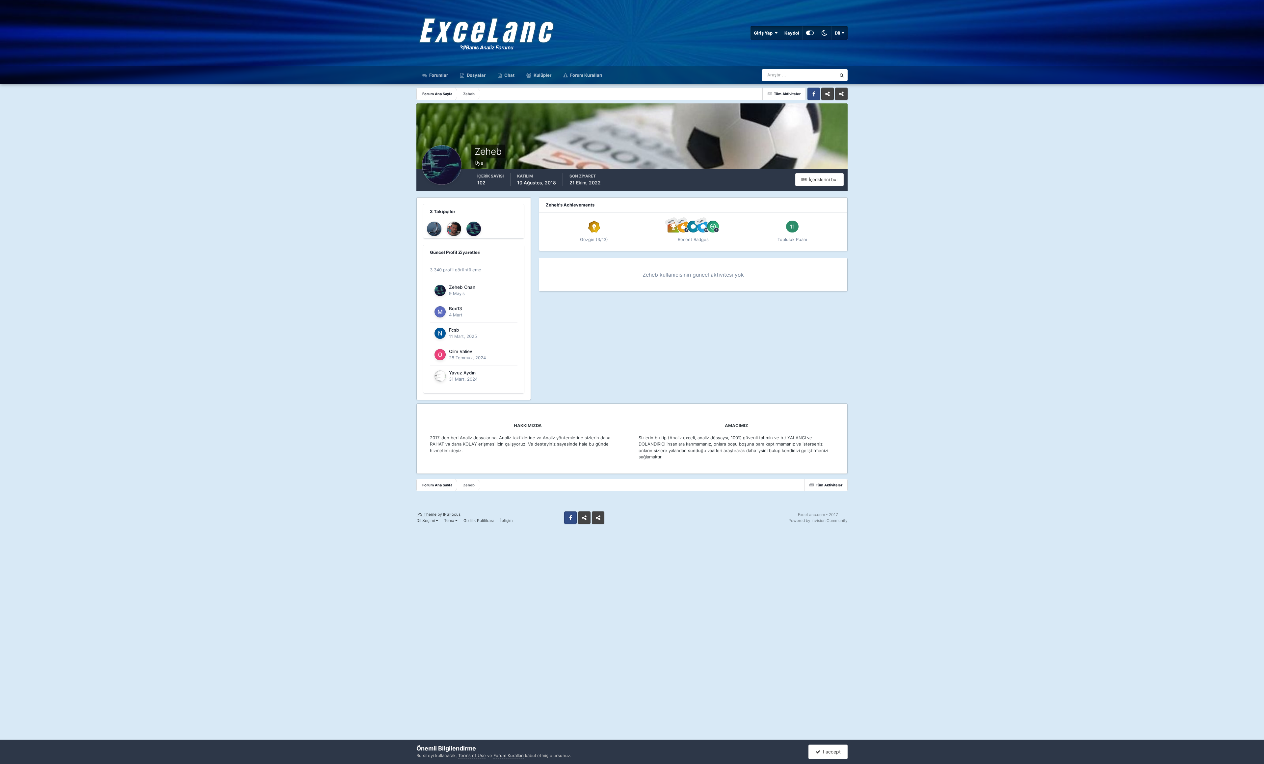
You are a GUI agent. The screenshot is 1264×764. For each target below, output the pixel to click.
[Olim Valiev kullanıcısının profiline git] (440, 354)
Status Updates (813, 74)
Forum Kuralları (585, 75)
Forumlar (438, 75)
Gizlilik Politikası (478, 520)
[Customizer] (810, 33)
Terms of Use (472, 755)
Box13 (455, 308)
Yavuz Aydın (462, 372)
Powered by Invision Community (818, 520)
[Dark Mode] (824, 33)
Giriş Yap (764, 33)
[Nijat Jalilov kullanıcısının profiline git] (434, 229)
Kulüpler (542, 75)
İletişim (506, 520)
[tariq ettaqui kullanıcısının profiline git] (454, 229)
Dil (838, 33)
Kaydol (791, 33)
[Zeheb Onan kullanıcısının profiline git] (473, 229)
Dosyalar (476, 75)
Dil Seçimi (426, 520)
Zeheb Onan (462, 287)
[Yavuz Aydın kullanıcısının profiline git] (440, 376)
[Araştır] (842, 75)
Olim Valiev (460, 351)
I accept (830, 751)
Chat (508, 75)
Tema (449, 520)
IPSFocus (452, 514)
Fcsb (454, 330)
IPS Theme (426, 514)
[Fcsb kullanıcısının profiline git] (440, 333)
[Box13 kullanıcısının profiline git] (440, 311)
